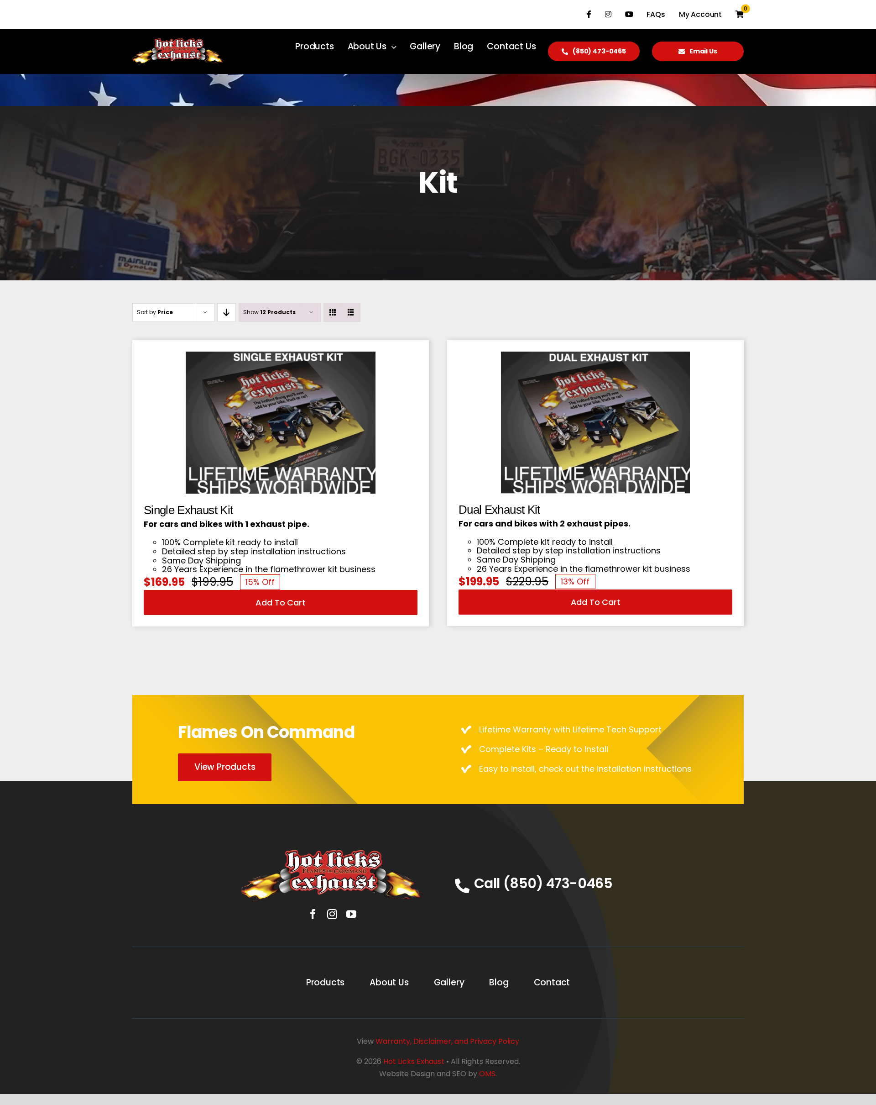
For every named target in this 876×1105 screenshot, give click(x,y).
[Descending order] (226, 312)
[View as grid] (333, 312)
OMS (487, 1073)
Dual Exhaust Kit (499, 509)
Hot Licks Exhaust (413, 1061)
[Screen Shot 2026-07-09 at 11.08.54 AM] (595, 355)
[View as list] (351, 312)
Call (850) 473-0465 (543, 883)
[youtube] (351, 914)
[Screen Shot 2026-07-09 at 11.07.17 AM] (281, 355)
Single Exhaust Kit (188, 510)
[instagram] (332, 914)
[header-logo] (332, 853)
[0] (739, 14)
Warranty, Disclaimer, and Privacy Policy (447, 1041)
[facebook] (313, 914)
